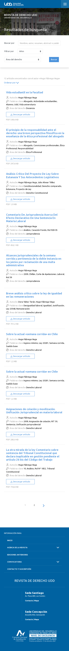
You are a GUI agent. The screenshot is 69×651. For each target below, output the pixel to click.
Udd (16, 104)
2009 (26, 274)
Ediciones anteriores (17, 555)
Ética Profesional (34, 152)
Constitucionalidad (32, 186)
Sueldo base (12, 346)
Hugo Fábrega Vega (27, 97)
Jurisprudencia (33, 234)
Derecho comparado (51, 186)
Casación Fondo (39, 230)
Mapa (36, 601)
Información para (13, 533)
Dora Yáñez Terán (26, 302)
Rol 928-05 (52, 230)
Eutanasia (10, 189)
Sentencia (10, 424)
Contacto (29, 601)
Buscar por (9, 43)
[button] (65, 4)
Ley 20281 (43, 343)
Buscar (54, 59)
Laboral (60, 274)
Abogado (28, 101)
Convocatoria (14, 562)
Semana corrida (56, 343)
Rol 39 (9, 277)
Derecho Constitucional (37, 193)
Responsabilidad (25, 148)
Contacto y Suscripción (19, 569)
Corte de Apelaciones (46, 274)
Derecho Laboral (34, 312)
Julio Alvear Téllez (46, 182)
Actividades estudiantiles (45, 101)
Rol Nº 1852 (40, 468)
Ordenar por (10, 82)
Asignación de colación (39, 421)
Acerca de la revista (17, 547)
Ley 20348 (10, 309)
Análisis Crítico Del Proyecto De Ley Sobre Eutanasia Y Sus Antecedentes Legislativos (32, 175)
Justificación (58, 305)
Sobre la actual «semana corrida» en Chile (32, 334)
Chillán (32, 274)
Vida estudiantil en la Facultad (24, 92)
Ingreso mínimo (31, 343)
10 (25, 468)
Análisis (27, 230)
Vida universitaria (27, 104)
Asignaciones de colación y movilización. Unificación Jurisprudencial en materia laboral (34, 410)
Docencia (30, 108)
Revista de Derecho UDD (20, 16)
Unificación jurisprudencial (28, 424)
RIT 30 (54, 421)
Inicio (10, 540)
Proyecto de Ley (23, 189)
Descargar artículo (21, 114)
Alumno (9, 104)
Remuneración (23, 309)
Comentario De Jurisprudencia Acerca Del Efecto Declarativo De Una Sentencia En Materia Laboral (32, 218)
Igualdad (47, 305)
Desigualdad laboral (33, 305)
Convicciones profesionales (46, 145)
